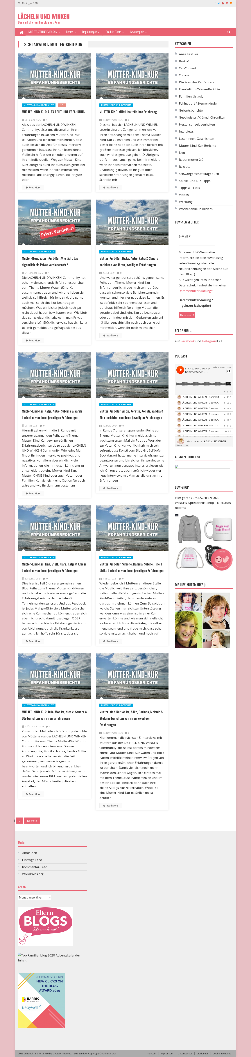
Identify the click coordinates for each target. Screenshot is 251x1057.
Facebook (188, 341)
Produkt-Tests (113, 31)
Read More (34, 187)
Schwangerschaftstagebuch (199, 174)
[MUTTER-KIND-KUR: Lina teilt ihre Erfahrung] (132, 76)
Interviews (186, 131)
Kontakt (152, 1053)
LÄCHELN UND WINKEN (44, 16)
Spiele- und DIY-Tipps (195, 181)
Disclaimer (202, 1053)
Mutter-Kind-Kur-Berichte (39, 105)
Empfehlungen (89, 31)
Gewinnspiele (137, 31)
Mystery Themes (62, 1053)
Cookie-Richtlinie (222, 1053)
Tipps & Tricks (189, 188)
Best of (184, 61)
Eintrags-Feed (32, 860)
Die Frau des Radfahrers (196, 82)
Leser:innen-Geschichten (196, 138)
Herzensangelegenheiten (197, 124)
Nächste (32, 820)
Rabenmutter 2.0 (191, 159)
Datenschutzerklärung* (196, 291)
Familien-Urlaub (191, 96)
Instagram (209, 341)
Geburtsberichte (191, 110)
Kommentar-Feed (34, 867)
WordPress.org (33, 874)
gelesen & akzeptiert (196, 305)
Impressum (167, 1053)
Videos (184, 195)
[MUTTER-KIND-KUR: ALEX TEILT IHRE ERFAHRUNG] (54, 76)
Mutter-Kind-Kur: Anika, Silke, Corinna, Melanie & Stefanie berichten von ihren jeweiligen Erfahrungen (131, 718)
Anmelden (29, 853)
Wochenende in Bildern (196, 209)
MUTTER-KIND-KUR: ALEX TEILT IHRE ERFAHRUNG (53, 111)
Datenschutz (185, 1053)
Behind (69, 31)
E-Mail (185, 236)
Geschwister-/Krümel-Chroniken (202, 117)
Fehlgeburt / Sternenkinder (198, 103)
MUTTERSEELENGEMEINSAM (42, 31)
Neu (62, 105)
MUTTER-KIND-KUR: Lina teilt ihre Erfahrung (128, 111)
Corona (184, 75)
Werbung (186, 202)
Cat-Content (187, 68)
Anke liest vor (188, 54)
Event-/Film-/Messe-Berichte (199, 89)
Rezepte (184, 166)
